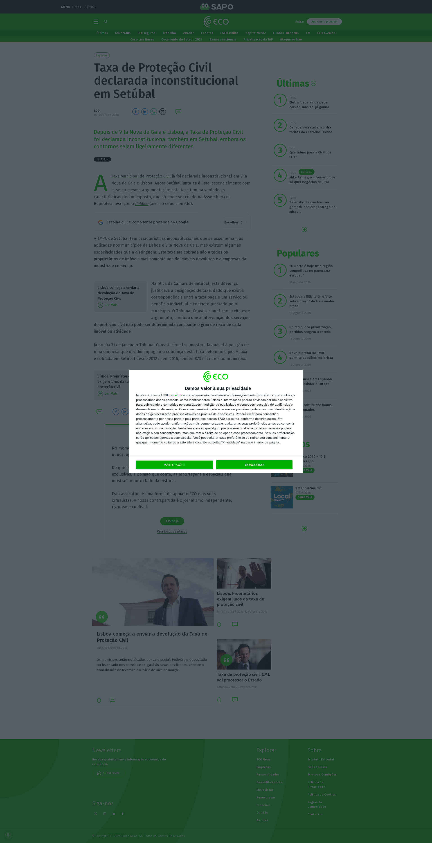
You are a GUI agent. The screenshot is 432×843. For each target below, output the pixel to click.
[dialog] (216, 421)
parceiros (175, 395)
